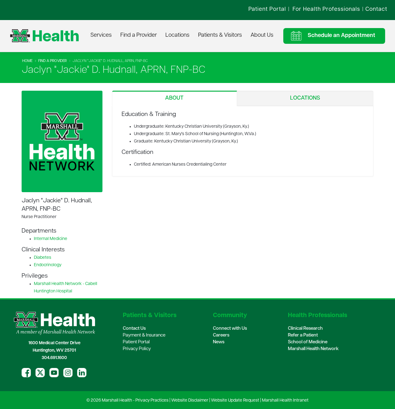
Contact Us (134, 328)
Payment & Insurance (144, 335)
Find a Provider (138, 35)
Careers (221, 335)
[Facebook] (26, 372)
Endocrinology (47, 265)
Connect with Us (230, 328)
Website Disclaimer (189, 400)
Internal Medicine (50, 239)
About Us (262, 35)
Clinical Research (305, 328)
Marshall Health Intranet (285, 400)
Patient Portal (136, 342)
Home (27, 61)
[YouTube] (54, 372)
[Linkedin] (81, 372)
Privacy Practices (151, 400)
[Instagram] (68, 372)
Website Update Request (235, 400)
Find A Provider (52, 61)
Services (101, 35)
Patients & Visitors (220, 35)
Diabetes (42, 257)
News (218, 342)
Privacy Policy (137, 349)
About (174, 98)
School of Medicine (307, 342)
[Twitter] (40, 372)
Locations (177, 35)
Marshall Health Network (313, 349)
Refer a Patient (303, 335)
